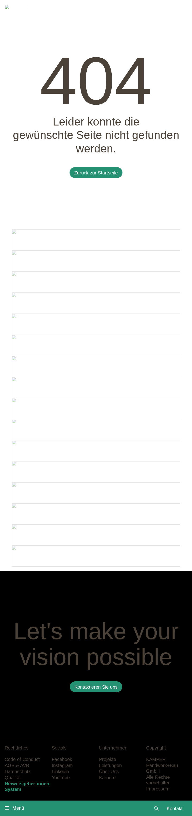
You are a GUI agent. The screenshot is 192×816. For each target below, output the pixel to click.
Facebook (62, 759)
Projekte (107, 759)
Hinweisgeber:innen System (27, 786)
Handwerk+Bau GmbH (162, 768)
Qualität (13, 777)
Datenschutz (18, 771)
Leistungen (110, 765)
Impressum (158, 788)
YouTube (61, 777)
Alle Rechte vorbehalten (158, 780)
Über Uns (109, 771)
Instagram (62, 765)
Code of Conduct (22, 759)
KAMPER (156, 759)
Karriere (107, 777)
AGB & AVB (17, 765)
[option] (96, 112)
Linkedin (60, 771)
